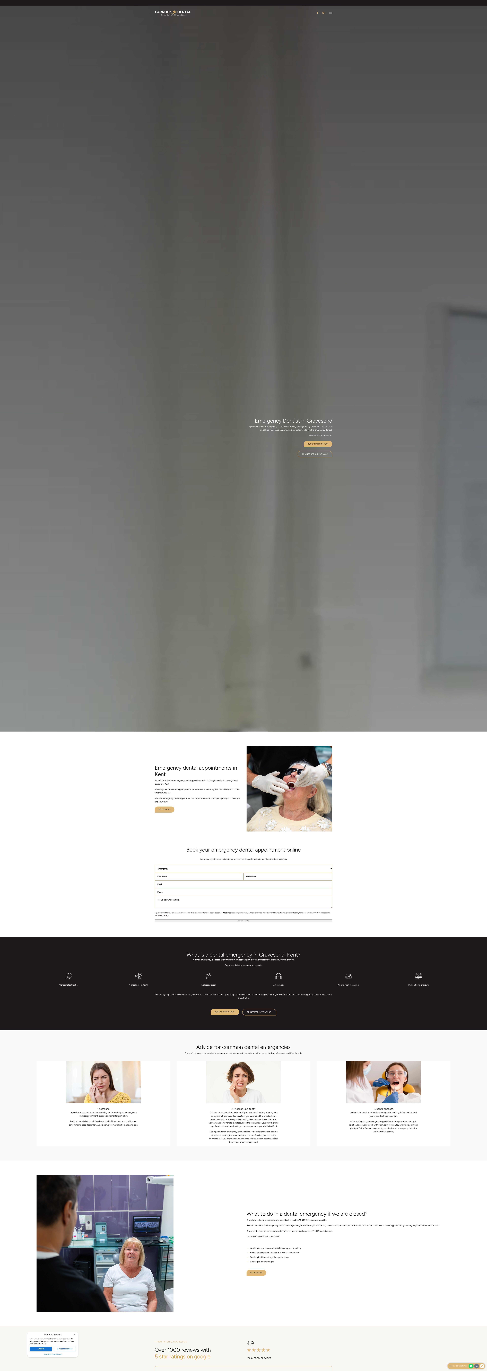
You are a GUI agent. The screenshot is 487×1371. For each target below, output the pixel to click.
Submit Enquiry (243, 921)
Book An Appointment (318, 444)
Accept (41, 1349)
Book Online (165, 809)
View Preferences (65, 1349)
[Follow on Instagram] (323, 13)
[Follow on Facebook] (317, 13)
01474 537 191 (325, 435)
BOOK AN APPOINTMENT (225, 1012)
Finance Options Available (315, 454)
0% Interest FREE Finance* (259, 1012)
